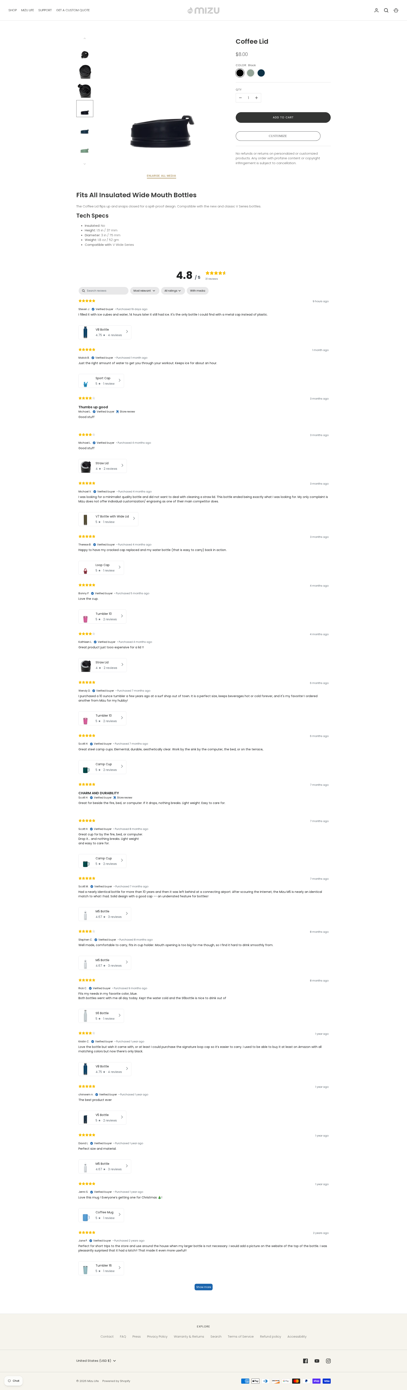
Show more (203, 1287)
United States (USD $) (93, 1360)
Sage (250, 73)
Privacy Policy (157, 1336)
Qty (239, 90)
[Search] (386, 10)
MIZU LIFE (27, 10)
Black (240, 73)
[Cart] (396, 10)
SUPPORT (45, 10)
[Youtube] (317, 1361)
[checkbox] (198, 291)
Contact (107, 1336)
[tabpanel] (203, 791)
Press (136, 1336)
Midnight (261, 73)
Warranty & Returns (189, 1336)
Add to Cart (283, 117)
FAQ (123, 1336)
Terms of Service (241, 1336)
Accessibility (297, 1336)
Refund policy (270, 1336)
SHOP (12, 10)
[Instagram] (328, 1361)
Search (216, 1336)
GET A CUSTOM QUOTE (73, 10)
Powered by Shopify (116, 1381)
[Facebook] (305, 1361)
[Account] (376, 10)
